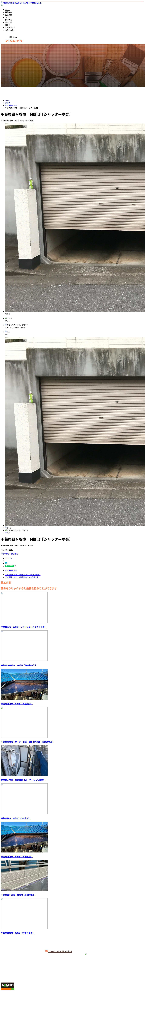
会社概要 (8, 22)
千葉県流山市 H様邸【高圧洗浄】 (17, 703)
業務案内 (8, 12)
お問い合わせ (10, 30)
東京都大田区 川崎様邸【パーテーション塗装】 (23, 780)
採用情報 (8, 20)
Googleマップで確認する (11, 1001)
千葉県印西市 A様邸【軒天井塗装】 (17, 933)
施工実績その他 (11, 570)
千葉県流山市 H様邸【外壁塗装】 (17, 856)
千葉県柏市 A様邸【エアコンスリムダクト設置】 (24, 627)
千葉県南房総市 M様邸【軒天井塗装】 (19, 665)
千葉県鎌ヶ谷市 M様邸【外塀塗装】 (18, 894)
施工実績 (8, 14)
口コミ (7, 17)
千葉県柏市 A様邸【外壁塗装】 (15, 818)
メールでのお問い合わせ (60, 951)
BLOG (7, 25)
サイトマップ (10, 27)
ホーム (7, 9)
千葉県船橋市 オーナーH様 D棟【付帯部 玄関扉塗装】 (27, 741)
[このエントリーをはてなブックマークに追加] (6, 563)
